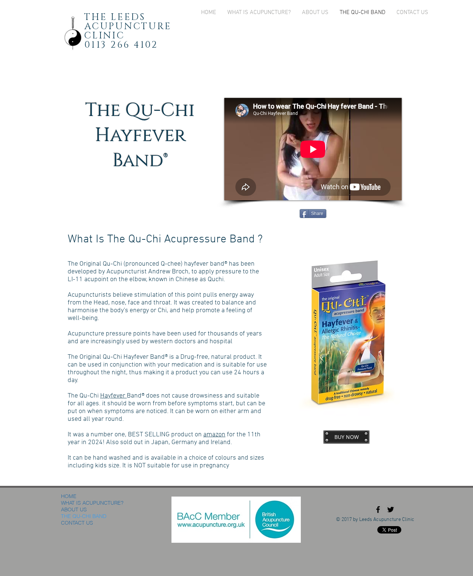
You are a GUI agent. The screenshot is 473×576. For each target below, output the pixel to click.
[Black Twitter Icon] (390, 509)
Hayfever (113, 396)
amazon (214, 435)
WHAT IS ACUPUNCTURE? (92, 503)
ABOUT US (74, 509)
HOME (68, 496)
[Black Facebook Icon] (378, 509)
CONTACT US (77, 522)
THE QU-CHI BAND (83, 516)
